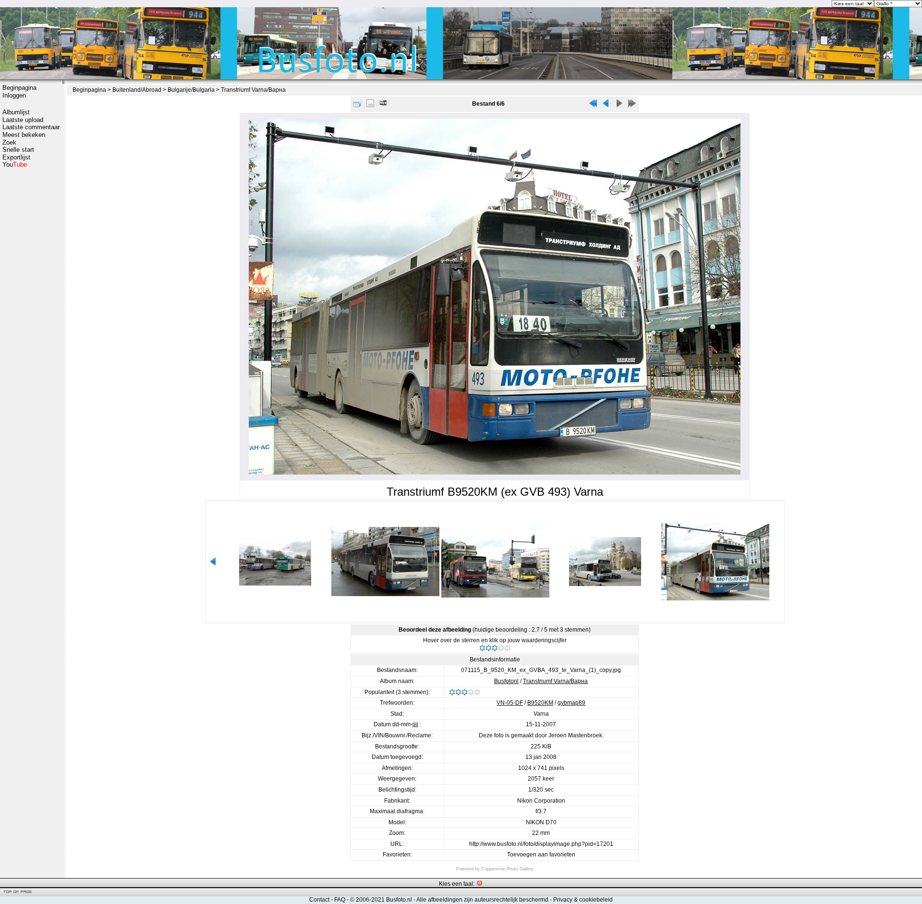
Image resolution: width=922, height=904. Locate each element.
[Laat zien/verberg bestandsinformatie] (370, 105)
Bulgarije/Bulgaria (191, 89)
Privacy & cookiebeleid (583, 899)
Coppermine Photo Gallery (507, 869)
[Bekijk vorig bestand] (606, 105)
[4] (501, 648)
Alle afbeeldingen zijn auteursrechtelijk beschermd (482, 899)
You (14, 164)
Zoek (9, 142)
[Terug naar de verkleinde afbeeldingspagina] (357, 105)
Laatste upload (22, 119)
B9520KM (540, 702)
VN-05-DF (510, 702)
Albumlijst (16, 112)
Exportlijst (16, 157)
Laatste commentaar (31, 127)
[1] (482, 648)
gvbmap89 (571, 702)
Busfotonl (506, 681)
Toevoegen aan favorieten (541, 854)
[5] (507, 648)
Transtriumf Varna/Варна (253, 89)
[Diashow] (383, 105)
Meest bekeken (23, 134)
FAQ (339, 899)
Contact (319, 899)
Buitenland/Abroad (136, 89)
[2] (488, 648)
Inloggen (14, 95)
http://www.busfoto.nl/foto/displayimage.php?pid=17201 (541, 844)
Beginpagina (19, 87)
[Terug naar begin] (593, 105)
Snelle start (18, 149)
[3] (495, 648)
